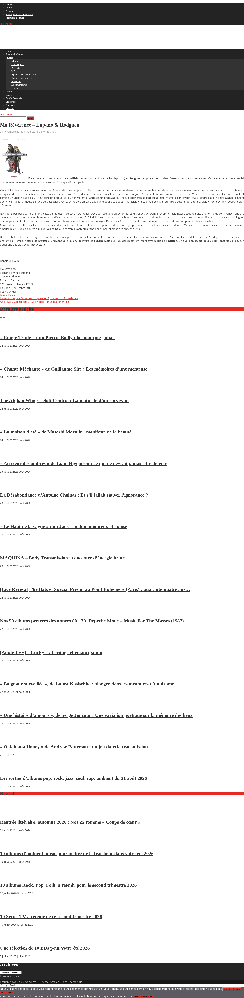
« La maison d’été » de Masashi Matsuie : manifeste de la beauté (65, 431)
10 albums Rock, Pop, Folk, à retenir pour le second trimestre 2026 (68, 885)
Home (9, 4)
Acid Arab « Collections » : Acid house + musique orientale (34, 301)
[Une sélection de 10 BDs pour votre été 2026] (8, 940)
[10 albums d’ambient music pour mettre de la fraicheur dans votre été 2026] (8, 845)
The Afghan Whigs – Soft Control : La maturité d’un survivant (64, 400)
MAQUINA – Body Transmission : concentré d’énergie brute (62, 557)
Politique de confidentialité (19, 14)
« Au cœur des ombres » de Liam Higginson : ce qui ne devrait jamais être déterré (83, 463)
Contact (10, 7)
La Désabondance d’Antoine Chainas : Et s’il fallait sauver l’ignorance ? (74, 495)
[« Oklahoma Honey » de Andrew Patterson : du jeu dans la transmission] (8, 738)
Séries (9, 95)
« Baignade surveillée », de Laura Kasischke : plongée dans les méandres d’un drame (87, 683)
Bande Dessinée (14, 98)
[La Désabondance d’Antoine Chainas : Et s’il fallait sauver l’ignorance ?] (8, 486)
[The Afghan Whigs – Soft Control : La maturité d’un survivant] (8, 392)
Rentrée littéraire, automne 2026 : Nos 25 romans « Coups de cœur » (70, 822)
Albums (15, 61)
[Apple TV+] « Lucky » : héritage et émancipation (51, 652)
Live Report (17, 64)
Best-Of (10, 108)
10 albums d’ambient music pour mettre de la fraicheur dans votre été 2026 (76, 853)
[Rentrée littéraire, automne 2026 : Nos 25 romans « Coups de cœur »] (8, 814)
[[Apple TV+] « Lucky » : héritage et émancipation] (8, 644)
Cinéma (10, 91)
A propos (10, 11)
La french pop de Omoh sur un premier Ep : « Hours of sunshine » (39, 298)
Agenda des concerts (21, 78)
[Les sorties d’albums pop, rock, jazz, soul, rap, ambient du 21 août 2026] (8, 770)
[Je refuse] (15, 993)
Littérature (11, 101)
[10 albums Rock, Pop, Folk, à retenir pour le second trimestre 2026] (8, 877)
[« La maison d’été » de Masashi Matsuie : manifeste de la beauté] (8, 424)
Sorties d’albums (14, 54)
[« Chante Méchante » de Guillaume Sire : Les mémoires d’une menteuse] (8, 361)
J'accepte (227, 989)
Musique (10, 57)
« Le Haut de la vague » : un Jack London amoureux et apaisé (63, 526)
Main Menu (6, 114)
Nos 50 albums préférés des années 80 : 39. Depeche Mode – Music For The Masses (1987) (92, 620)
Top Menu (6, 23)
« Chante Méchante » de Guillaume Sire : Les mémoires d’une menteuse (73, 369)
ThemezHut (75, 982)
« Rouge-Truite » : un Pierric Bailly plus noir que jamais (57, 337)
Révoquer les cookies (12, 976)
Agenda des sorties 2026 (23, 74)
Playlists (15, 67)
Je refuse (236, 989)
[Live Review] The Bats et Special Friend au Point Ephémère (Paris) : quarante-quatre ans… (95, 589)
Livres (14, 88)
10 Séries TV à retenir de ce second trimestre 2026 (51, 916)
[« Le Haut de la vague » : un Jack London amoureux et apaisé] (8, 518)
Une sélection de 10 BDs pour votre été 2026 (45, 948)
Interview (16, 81)
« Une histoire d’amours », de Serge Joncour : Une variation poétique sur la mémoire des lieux (96, 715)
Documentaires (19, 84)
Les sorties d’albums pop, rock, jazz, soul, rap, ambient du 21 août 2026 (73, 778)
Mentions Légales (15, 17)
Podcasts (10, 105)
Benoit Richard (47, 131)
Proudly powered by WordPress (19, 982)
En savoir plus (7, 992)
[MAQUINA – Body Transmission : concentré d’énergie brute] (8, 549)
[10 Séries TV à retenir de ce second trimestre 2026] (8, 908)
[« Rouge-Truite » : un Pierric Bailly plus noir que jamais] (8, 329)
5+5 (13, 71)
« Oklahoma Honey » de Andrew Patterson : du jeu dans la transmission (74, 746)
